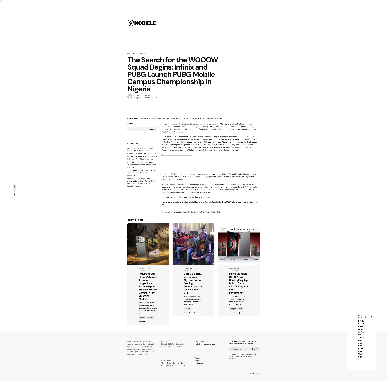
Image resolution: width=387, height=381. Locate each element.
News (135, 53)
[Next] (371, 317)
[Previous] (365, 317)
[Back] (14, 60)
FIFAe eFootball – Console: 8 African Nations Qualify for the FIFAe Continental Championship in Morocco (141, 150)
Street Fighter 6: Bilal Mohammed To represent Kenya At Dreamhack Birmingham (141, 172)
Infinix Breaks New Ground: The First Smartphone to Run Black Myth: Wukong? (361, 339)
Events (129, 53)
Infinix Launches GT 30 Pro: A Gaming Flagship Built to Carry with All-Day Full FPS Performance (238, 283)
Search (130, 124)
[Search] (257, 22)
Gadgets (150, 317)
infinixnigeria (204, 212)
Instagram (199, 363)
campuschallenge (179, 212)
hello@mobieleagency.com (205, 344)
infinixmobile (192, 212)
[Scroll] (247, 373)
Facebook (198, 358)
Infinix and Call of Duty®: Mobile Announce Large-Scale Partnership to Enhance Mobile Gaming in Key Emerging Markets (148, 286)
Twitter (197, 360)
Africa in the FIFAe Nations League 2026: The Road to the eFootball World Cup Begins (141, 164)
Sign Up (255, 349)
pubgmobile (215, 212)
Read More (143, 322)
